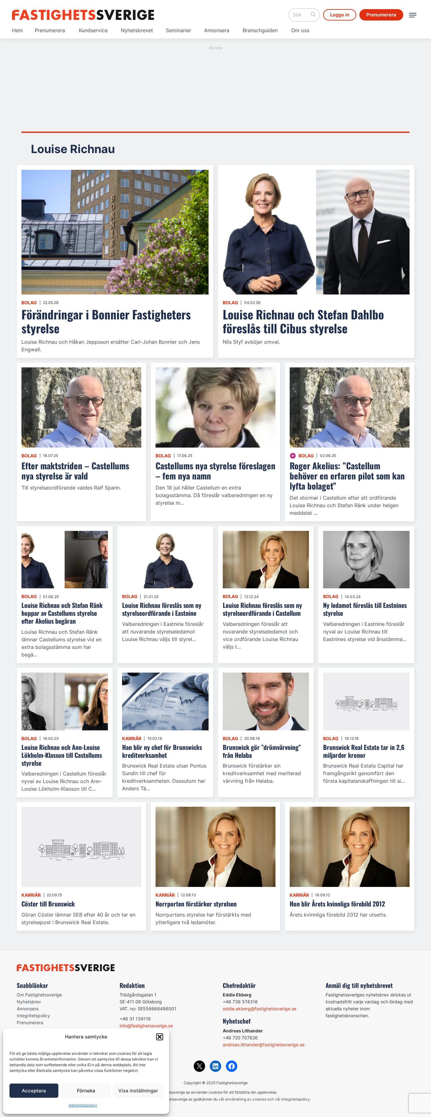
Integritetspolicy (83, 1105)
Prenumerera (50, 30)
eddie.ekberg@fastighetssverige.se (259, 1008)
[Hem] (83, 15)
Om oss (300, 30)
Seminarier (178, 30)
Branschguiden (260, 30)
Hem (17, 30)
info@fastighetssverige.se (146, 1025)
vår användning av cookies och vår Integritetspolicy (264, 1099)
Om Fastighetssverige (39, 994)
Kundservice (93, 30)
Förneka (86, 1091)
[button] (159, 1037)
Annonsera (216, 30)
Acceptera (34, 1091)
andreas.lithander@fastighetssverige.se (263, 1044)
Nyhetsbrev (29, 1001)
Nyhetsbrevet (137, 30)
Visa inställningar (138, 1091)
